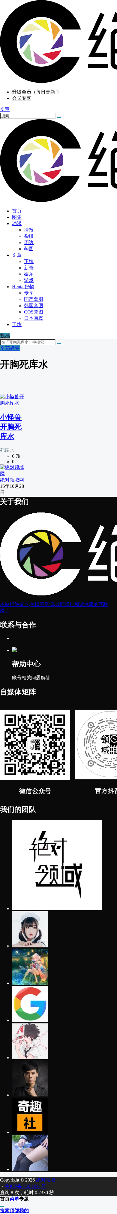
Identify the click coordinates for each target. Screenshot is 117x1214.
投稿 (5, 335)
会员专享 (21, 98)
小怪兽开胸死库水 (11, 426)
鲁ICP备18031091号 (25, 1186)
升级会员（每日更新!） (37, 91)
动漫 (17, 223)
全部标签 (10, 348)
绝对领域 (45, 1179)
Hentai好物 (23, 286)
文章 (17, 255)
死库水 (7, 450)
